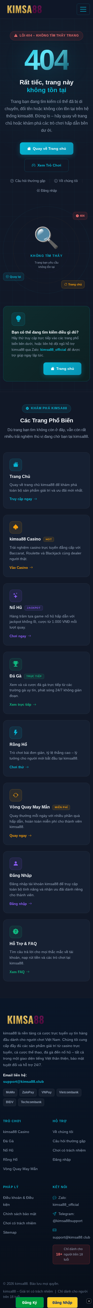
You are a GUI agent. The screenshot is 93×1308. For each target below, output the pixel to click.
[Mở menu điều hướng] (83, 9)
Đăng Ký (29, 1302)
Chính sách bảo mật (19, 1214)
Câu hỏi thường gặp (30, 181)
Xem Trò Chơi (49, 165)
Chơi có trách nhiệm (69, 1150)
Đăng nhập (49, 191)
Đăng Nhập (62, 1302)
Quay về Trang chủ (49, 148)
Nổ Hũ (8, 1150)
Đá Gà (8, 1141)
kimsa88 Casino (16, 1132)
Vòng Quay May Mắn (20, 1169)
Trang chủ (65, 369)
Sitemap (10, 1232)
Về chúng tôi (68, 181)
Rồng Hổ (10, 1159)
